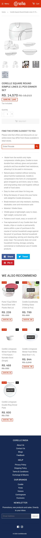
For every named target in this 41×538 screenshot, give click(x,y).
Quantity (5, 110)
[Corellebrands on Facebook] (18, 527)
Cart (37, 4)
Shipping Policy (20, 468)
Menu (7, 4)
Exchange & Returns (21, 475)
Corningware (20, 495)
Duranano (20, 498)
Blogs (20, 452)
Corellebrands (22, 534)
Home (4, 12)
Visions (20, 491)
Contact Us (20, 448)
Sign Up (35, 516)
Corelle (20, 484)
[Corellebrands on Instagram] (22, 527)
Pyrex (20, 488)
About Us (20, 445)
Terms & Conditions (20, 472)
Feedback (20, 455)
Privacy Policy (20, 465)
